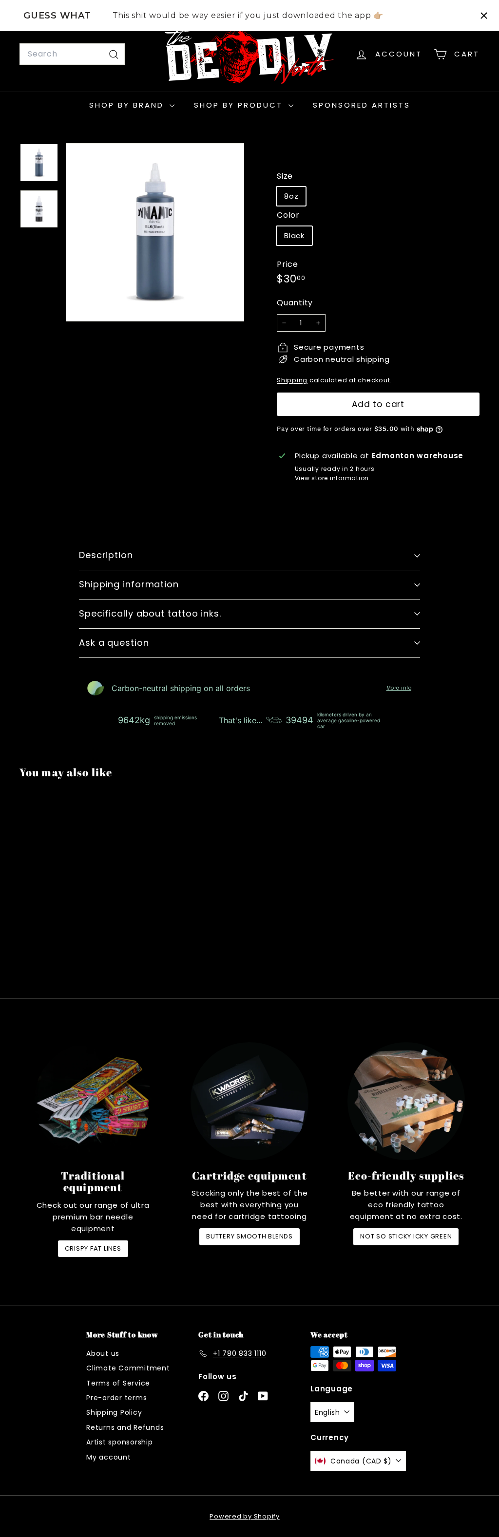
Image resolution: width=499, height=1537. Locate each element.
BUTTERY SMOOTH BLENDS (249, 1236)
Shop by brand (128, 105)
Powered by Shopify (245, 1516)
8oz (291, 196)
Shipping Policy (114, 1412)
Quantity (295, 302)
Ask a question (114, 643)
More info (399, 688)
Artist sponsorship (119, 1442)
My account (108, 1457)
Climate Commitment (128, 1368)
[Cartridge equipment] (249, 1101)
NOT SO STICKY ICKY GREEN (406, 1236)
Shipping (292, 380)
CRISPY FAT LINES (93, 1248)
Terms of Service (118, 1383)
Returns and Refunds (125, 1427)
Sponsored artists (361, 105)
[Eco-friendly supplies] (406, 1101)
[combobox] (72, 54)
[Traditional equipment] (93, 1101)
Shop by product (240, 105)
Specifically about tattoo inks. (150, 613)
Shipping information (129, 584)
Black (294, 235)
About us (102, 1353)
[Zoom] (155, 232)
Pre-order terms (116, 1398)
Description (106, 555)
